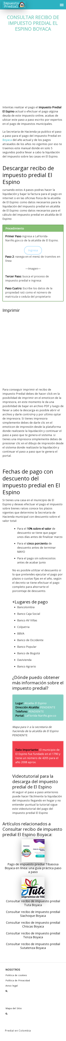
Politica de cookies (16, 975)
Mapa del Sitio (14, 1008)
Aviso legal (12, 985)
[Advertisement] (33, 71)
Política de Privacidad (18, 980)
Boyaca (7, 140)
